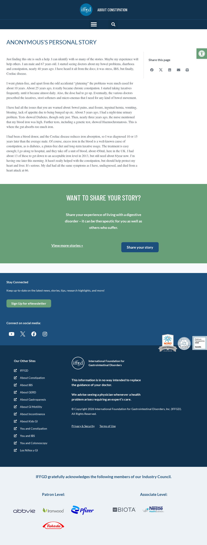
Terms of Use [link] (107, 426)
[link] (201, 53)
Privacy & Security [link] (83, 426)
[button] (94, 24)
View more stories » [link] (67, 245)
